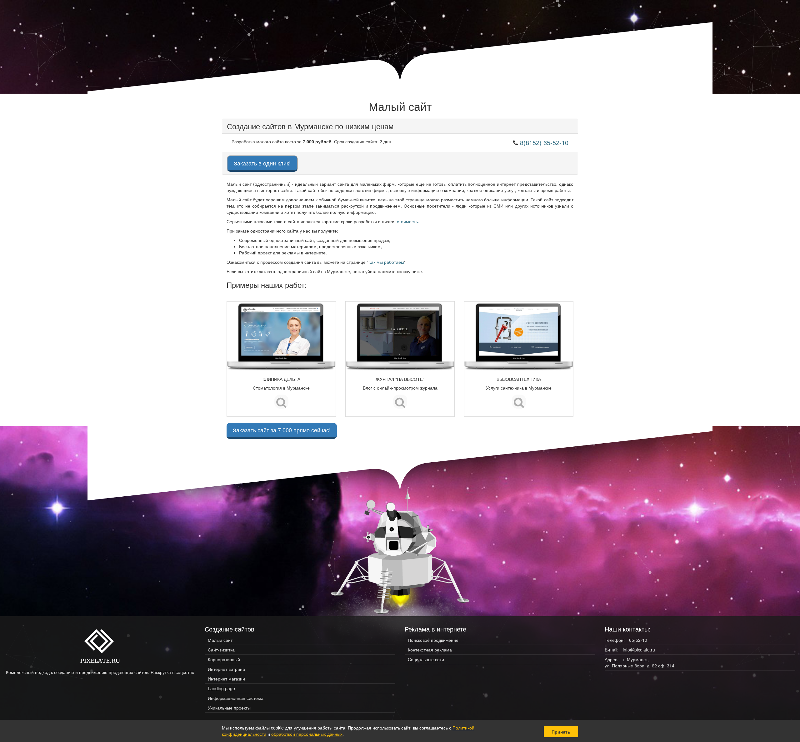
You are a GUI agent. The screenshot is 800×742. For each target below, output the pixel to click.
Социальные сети (426, 659)
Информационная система (235, 698)
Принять (561, 732)
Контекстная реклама (430, 649)
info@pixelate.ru (639, 649)
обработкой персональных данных (306, 734)
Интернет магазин (226, 679)
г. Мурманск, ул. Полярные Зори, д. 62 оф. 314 (639, 662)
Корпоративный (224, 659)
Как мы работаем (386, 262)
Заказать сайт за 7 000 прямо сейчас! (282, 430)
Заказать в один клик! (262, 163)
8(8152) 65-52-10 (544, 142)
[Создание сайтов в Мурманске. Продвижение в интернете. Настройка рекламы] (100, 645)
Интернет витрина (226, 669)
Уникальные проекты (229, 708)
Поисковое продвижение (433, 640)
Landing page (221, 688)
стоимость (407, 221)
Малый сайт (220, 640)
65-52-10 (638, 640)
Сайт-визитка (221, 649)
